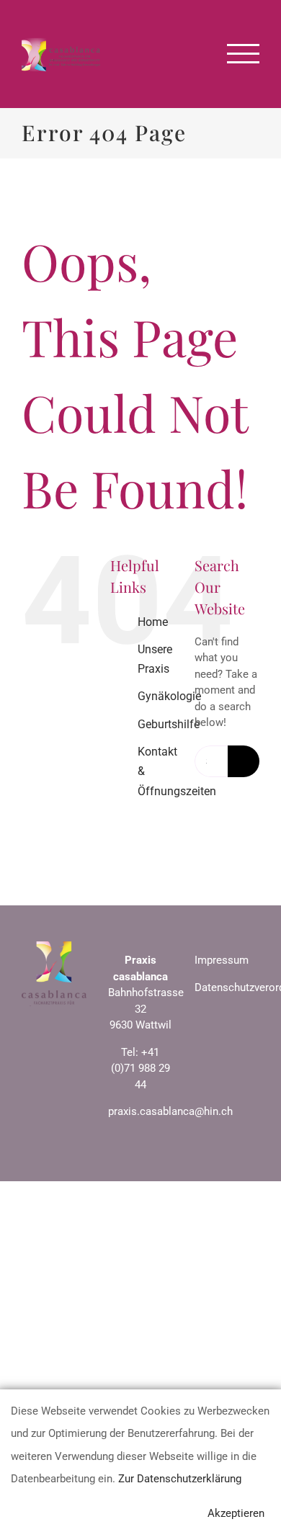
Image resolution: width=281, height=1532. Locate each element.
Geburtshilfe (169, 724)
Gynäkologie (169, 696)
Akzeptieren (236, 1513)
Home (153, 622)
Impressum (222, 960)
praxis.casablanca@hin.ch (170, 1111)
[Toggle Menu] (243, 53)
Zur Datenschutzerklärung (179, 1478)
